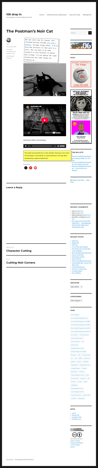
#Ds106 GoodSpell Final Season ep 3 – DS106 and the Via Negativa (81, 168)
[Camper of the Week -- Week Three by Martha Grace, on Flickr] (81, 188)
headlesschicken (85, 365)
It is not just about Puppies (80, 247)
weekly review (10, 53)
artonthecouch (84, 335)
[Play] (26, 146)
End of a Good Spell (78, 255)
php (87, 375)
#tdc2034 (75, 245)
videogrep (74, 385)
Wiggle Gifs (75, 243)
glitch (79, 361)
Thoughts (9, 49)
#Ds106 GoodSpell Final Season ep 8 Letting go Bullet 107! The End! (81, 158)
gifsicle (73, 361)
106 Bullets (77, 152)
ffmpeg (73, 355)
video (85, 381)
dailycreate (74, 345)
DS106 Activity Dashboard (57, 15)
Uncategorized (11, 51)
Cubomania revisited (78, 257)
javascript (74, 371)
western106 (86, 395)
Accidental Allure (77, 271)
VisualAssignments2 (77, 391)
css (83, 341)
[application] (44, 146)
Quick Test (80, 211)
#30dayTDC (87, 15)
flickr (79, 355)
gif (76, 358)
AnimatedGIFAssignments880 (80, 321)
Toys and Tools (74, 15)
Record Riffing (76, 273)
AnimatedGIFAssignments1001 (80, 328)
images (84, 368)
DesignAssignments (77, 348)
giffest (80, 358)
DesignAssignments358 (78, 351)
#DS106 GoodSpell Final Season (81, 261)
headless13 (74, 365)
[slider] (62, 146)
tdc (89, 378)
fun (72, 358)
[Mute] (58, 146)
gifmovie (87, 358)
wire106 (73, 398)
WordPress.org (76, 419)
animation (74, 335)
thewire (73, 381)
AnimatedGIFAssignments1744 (80, 331)
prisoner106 (74, 378)
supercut (9, 58)
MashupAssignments (77, 375)
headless (85, 361)
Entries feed (75, 415)
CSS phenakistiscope (78, 267)
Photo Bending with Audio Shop (81, 253)
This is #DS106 (76, 259)
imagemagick (75, 368)
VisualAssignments (77, 388)
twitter (80, 381)
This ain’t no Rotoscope (79, 269)
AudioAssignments (77, 338)
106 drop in (14, 14)
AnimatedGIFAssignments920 (80, 325)
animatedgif (10, 56)
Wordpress (81, 398)
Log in (74, 413)
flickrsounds (86, 355)
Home (41, 15)
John (7, 44)
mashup (81, 371)
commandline (75, 341)
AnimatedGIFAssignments (79, 318)
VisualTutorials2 (76, 395)
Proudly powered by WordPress (24, 459)
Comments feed (76, 417)
